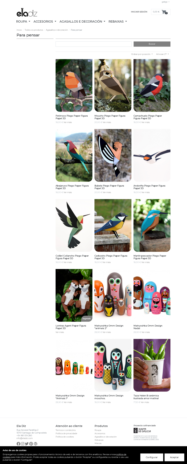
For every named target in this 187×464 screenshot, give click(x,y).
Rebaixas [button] (116, 21)
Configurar (152, 457)
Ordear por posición (141, 54)
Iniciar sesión (139, 12)
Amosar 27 (161, 54)
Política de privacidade (66, 433)
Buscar (152, 44)
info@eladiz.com (25, 438)
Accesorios (100, 433)
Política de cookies (65, 437)
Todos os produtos (34, 30)
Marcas (98, 443)
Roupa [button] (22, 21)
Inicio (19, 30)
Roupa (98, 430)
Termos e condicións (66, 430)
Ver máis (68, 122)
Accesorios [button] (44, 21)
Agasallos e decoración (57, 30)
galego (165, 2)
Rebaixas (99, 440)
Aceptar (174, 457)
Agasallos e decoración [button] (81, 21)
